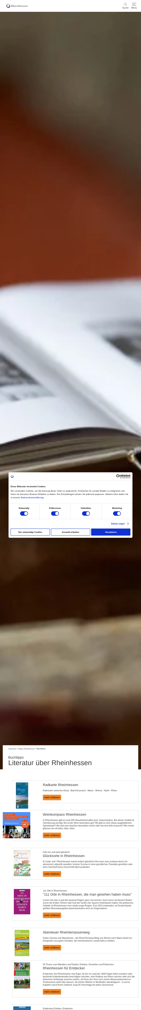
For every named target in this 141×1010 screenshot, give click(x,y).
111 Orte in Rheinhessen (55, 891)
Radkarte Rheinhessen (60, 785)
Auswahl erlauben (70, 532)
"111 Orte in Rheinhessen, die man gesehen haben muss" (87, 894)
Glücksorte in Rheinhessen (64, 856)
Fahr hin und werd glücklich (56, 852)
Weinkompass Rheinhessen (64, 814)
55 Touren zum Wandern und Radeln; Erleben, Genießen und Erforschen (78, 964)
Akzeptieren (111, 532)
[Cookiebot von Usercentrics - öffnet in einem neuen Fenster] (118, 476)
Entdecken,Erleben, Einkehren (58, 1008)
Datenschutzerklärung (32, 497)
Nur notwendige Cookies (30, 532)
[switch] (55, 513)
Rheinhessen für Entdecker (64, 968)
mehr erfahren (52, 797)
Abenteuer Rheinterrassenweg (66, 932)
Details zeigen (118, 524)
